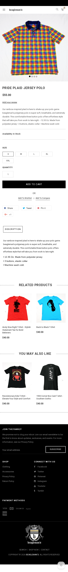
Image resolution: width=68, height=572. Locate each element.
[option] (17, 313)
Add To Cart (34, 184)
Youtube (41, 486)
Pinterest (41, 476)
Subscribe (55, 449)
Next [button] (62, 311)
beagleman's (32, 555)
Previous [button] (5, 311)
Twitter (40, 471)
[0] (62, 9)
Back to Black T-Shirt (45, 327)
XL (47, 154)
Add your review (9, 102)
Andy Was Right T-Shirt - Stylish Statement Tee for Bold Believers (16, 330)
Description (13, 229)
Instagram (42, 481)
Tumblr (40, 491)
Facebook (42, 467)
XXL (8, 161)
